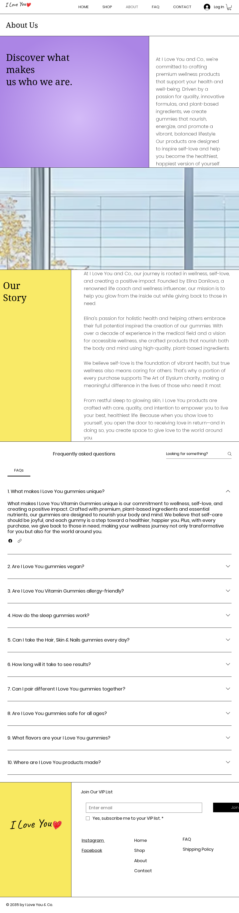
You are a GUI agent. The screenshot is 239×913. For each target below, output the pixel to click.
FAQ (187, 839)
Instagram (93, 840)
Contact (143, 871)
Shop (139, 850)
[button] (229, 7)
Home (140, 840)
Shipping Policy (198, 849)
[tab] (18, 470)
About (140, 861)
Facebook (92, 850)
